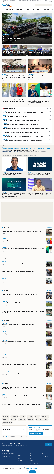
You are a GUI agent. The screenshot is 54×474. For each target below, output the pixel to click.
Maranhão (5, 9)
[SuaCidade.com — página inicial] (7, 5)
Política (22, 9)
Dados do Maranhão (34, 463)
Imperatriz (15, 416)
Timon (23, 416)
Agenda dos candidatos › (27, 148)
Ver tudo (49, 227)
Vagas (31, 460)
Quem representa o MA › (39, 148)
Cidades (17, 9)
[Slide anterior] (4, 25)
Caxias (30, 416)
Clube (31, 457)
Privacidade (44, 459)
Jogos (31, 455)
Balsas (14, 419)
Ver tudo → (49, 148)
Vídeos (31, 453)
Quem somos (45, 452)
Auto (50, 1)
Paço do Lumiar (8, 422)
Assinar (48, 444)
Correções (44, 458)
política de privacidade (32, 468)
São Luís (11, 9)
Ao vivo (31, 452)
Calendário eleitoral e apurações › (11, 148)
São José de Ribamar (43, 419)
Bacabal (6, 419)
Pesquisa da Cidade (34, 462)
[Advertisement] (27, 212)
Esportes (39, 9)
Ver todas (49, 413)
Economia (32, 9)
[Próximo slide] (49, 25)
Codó (37, 416)
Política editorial (45, 456)
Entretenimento (46, 9)
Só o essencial (23, 471)
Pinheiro (31, 419)
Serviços (32, 458)
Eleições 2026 (7, 146)
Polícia (27, 9)
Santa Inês (22, 419)
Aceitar (32, 471)
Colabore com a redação (36, 433)
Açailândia (45, 416)
